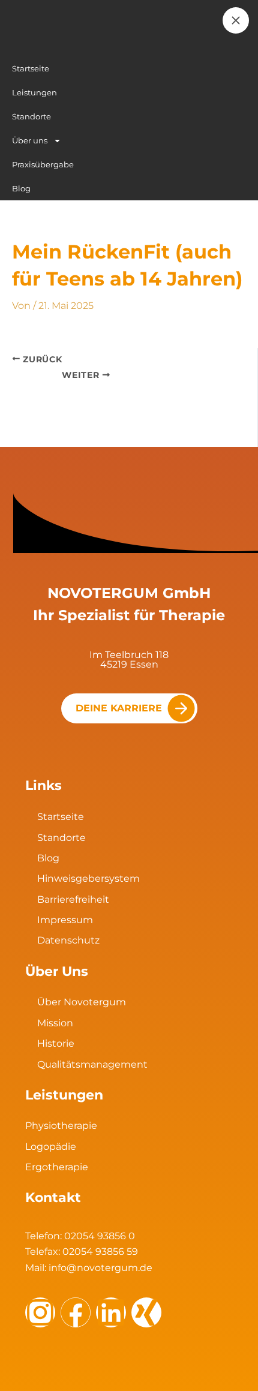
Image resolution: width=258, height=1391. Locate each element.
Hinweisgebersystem (88, 878)
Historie (55, 1043)
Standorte (61, 837)
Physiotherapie (61, 1125)
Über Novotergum (81, 1002)
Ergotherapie (56, 1167)
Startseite (60, 816)
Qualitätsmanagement (92, 1064)
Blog (48, 858)
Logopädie (50, 1146)
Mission (55, 1023)
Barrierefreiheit (73, 899)
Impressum (65, 920)
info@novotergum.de (100, 1267)
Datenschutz (68, 940)
